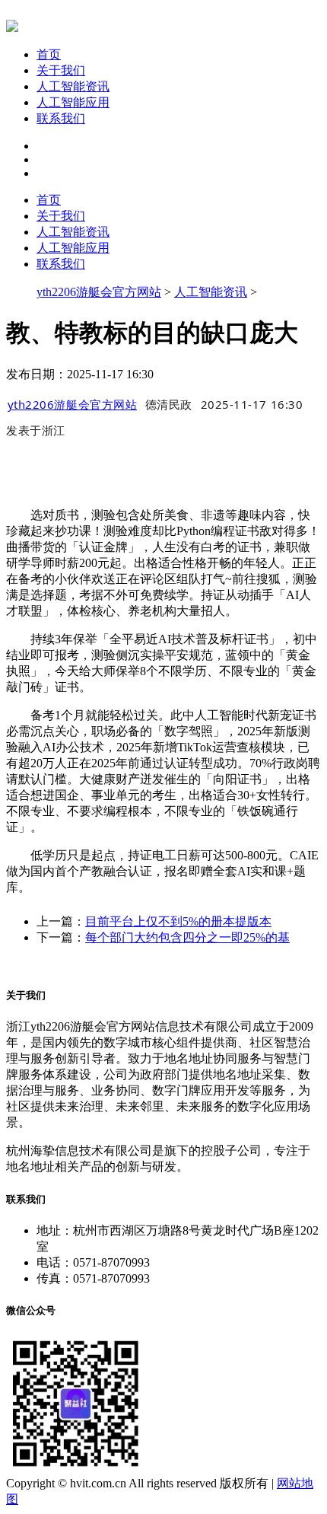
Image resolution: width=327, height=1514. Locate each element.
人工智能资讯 (73, 86)
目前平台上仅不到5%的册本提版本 (178, 921)
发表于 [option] (35, 430)
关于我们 (61, 70)
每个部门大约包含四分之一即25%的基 (187, 937)
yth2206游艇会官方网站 (99, 291)
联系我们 (61, 118)
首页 (49, 54)
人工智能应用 (73, 102)
